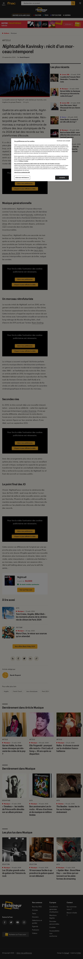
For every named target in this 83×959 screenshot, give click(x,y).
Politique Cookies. (23, 161)
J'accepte (62, 177)
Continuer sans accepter (63, 140)
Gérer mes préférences (22, 177)
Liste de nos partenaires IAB (22, 172)
